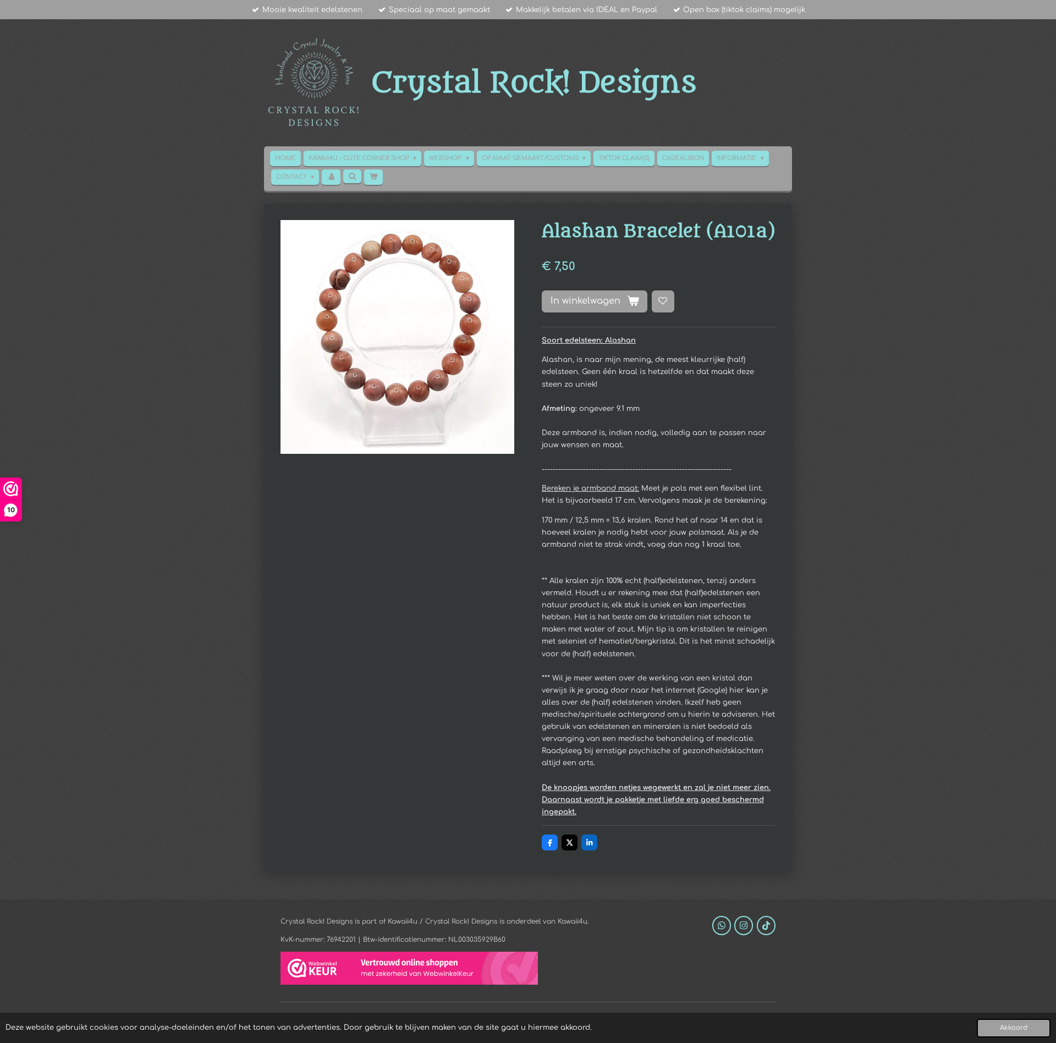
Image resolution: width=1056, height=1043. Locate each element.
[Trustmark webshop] (409, 970)
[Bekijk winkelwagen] (373, 177)
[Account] (331, 177)
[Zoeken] (352, 176)
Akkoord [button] (1013, 1027)
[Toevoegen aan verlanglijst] (663, 301)
